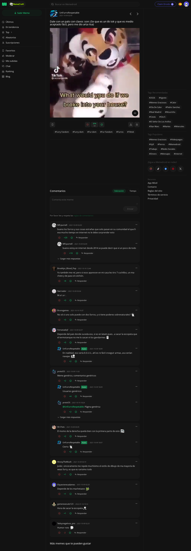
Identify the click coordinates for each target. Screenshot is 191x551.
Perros (162, 144)
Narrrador (62, 291)
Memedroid (175, 144)
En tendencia (12, 27)
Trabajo (153, 149)
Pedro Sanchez (173, 107)
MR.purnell (62, 225)
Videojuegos (177, 139)
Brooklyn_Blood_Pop (67, 268)
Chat (8, 66)
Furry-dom (79, 132)
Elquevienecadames (66, 484)
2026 (152, 97)
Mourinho (170, 112)
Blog (8, 76)
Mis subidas (11, 60)
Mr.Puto (61, 427)
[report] (130, 124)
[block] (137, 124)
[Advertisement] (167, 49)
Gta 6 (163, 116)
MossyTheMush (64, 461)
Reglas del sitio (155, 190)
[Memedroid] (4, 4)
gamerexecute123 (65, 504)
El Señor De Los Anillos (160, 121)
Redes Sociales (168, 149)
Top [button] (8, 32)
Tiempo (133, 191)
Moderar (10, 55)
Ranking (10, 71)
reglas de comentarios (83, 215)
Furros (120, 132)
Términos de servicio (158, 194)
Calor (174, 102)
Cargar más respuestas (70, 258)
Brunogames (63, 310)
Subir (23, 12)
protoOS (61, 371)
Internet (178, 153)
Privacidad (153, 198)
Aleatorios (11, 37)
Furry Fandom (62, 132)
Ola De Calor (156, 107)
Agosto (163, 97)
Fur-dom (92, 132)
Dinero (153, 153)
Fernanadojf (63, 329)
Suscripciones (12, 42)
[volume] (135, 113)
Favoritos (10, 50)
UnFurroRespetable (69, 12)
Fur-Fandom (107, 132)
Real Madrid (155, 112)
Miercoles (179, 126)
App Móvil (152, 183)
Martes (167, 126)
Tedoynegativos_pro (66, 523)
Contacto (152, 186)
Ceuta (153, 116)
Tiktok (131, 132)
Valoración (119, 191)
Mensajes (166, 153)
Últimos (10, 21)
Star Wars (154, 126)
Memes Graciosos (158, 102)
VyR (152, 144)
